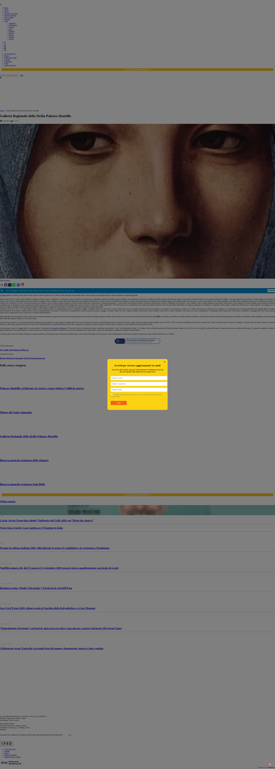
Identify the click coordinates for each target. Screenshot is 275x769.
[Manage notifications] (270, 764)
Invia (119, 403)
